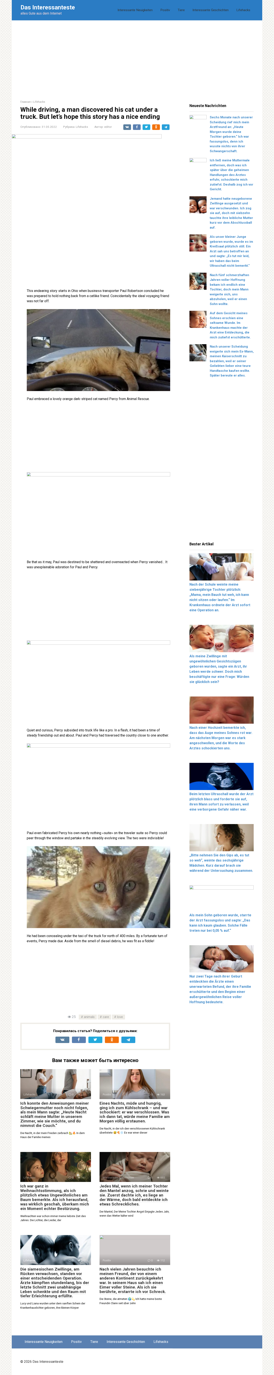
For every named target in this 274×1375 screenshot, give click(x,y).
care (106, 1017)
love (120, 1017)
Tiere (181, 10)
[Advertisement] (137, 57)
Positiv (165, 10)
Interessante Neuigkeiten (135, 10)
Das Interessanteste (48, 7)
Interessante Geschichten (210, 10)
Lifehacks (243, 10)
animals (89, 1017)
